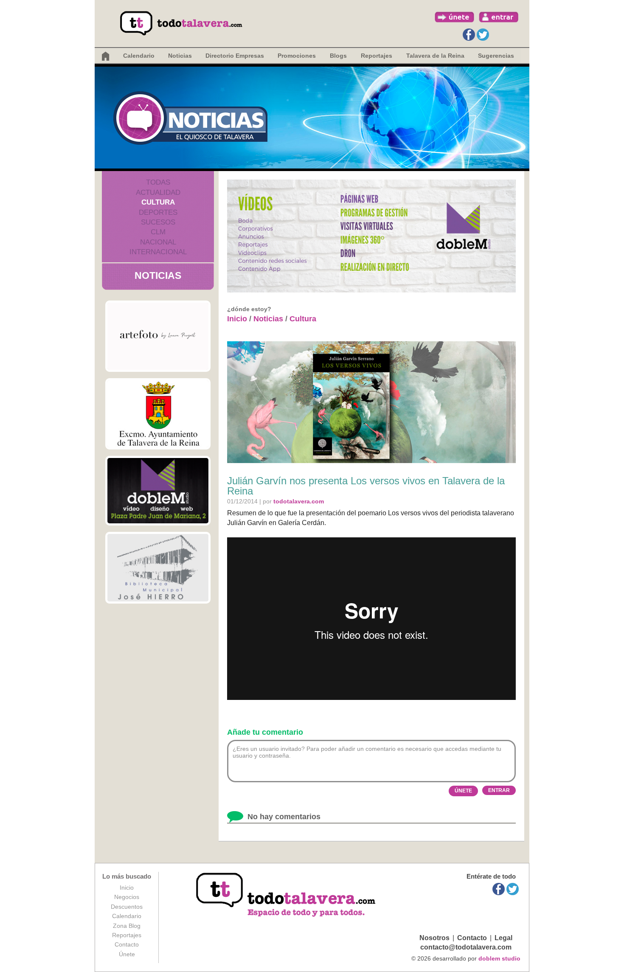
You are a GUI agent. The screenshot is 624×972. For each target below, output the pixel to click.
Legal (503, 937)
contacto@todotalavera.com (466, 947)
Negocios (126, 896)
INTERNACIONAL (158, 252)
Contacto (127, 944)
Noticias (180, 55)
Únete (127, 954)
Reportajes (126, 935)
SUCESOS (158, 222)
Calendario (139, 55)
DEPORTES (158, 212)
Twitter (483, 34)
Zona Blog (127, 925)
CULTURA (158, 202)
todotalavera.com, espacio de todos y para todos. (286, 895)
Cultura (303, 319)
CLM (158, 232)
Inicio (237, 319)
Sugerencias (496, 55)
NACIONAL (158, 242)
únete (455, 16)
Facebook (469, 34)
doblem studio (499, 958)
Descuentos (127, 906)
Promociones (297, 55)
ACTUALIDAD (158, 192)
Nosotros (434, 937)
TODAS (158, 182)
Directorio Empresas (234, 55)
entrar (499, 16)
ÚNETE (463, 791)
